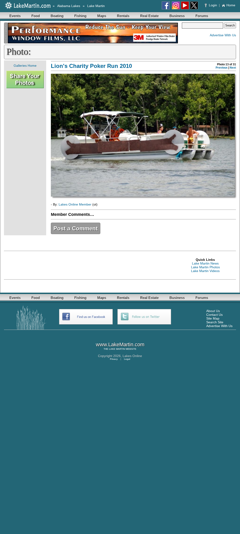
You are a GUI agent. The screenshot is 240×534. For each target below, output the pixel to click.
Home (230, 5)
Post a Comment (75, 228)
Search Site (214, 322)
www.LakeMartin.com (120, 344)
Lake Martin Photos (205, 267)
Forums (201, 16)
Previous (222, 67)
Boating (57, 16)
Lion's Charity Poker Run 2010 (91, 66)
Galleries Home (25, 65)
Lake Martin (96, 6)
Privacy (114, 359)
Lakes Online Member (75, 204)
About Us (213, 311)
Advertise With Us (223, 35)
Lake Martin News (205, 263)
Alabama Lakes (68, 6)
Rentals (123, 16)
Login (213, 5)
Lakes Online (132, 356)
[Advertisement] (25, 162)
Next (233, 67)
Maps (101, 16)
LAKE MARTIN (117, 349)
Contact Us (214, 315)
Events (15, 16)
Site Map (212, 318)
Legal (127, 359)
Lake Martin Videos (205, 271)
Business (177, 16)
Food (35, 16)
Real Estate (149, 16)
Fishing (80, 16)
